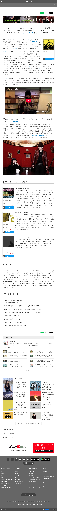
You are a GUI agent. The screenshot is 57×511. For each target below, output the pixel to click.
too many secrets (7, 200)
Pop (2, 475)
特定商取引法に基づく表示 (35, 479)
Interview (17, 473)
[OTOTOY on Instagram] (12, 459)
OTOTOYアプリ (32, 485)
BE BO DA (45, 51)
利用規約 (31, 475)
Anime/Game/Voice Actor (7, 479)
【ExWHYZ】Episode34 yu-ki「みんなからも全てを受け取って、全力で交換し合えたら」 (44, 357)
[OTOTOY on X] (8, 459)
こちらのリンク (27, 33)
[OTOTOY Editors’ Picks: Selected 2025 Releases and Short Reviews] (35, 406)
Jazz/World (4, 485)
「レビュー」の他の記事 (13, 379)
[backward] (1, 509)
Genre (4, 468)
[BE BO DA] (48, 44)
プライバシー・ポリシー (34, 477)
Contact (44, 482)
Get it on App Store (35, 459)
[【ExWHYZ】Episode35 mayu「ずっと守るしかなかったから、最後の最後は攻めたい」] (5, 356)
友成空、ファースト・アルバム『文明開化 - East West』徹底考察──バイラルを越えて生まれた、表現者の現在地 (48, 417)
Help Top (45, 471)
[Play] (44, 59)
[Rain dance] (8, 241)
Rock (2, 473)
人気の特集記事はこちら (9, 430)
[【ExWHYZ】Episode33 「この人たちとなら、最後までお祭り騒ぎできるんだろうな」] (5, 360)
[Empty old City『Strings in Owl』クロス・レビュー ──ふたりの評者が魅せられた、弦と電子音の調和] (35, 386)
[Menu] (1, 1)
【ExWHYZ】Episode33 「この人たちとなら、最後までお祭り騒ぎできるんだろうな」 (17, 361)
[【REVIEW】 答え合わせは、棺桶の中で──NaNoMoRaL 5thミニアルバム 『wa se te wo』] (8, 406)
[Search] (55, 5)
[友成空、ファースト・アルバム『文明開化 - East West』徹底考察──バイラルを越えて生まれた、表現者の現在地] (35, 416)
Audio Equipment (19, 481)
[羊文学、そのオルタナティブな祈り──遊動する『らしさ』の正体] (8, 396)
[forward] (8, 509)
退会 (44, 486)
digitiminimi (36, 504)
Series (16, 471)
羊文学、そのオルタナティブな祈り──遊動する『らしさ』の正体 (20, 394)
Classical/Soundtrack (6, 487)
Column (17, 475)
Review (16, 477)
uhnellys (27, 40)
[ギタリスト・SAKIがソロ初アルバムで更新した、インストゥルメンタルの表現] (8, 386)
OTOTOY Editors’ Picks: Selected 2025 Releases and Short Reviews (47, 405)
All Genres (8, 468)
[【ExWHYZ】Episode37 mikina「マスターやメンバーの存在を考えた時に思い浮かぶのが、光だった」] (5, 351)
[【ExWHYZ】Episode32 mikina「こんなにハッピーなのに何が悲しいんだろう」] (5, 365)
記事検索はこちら (7, 437)
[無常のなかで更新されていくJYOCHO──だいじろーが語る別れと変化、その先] (31, 360)
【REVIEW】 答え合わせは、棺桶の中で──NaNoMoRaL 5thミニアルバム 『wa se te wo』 (20, 406)
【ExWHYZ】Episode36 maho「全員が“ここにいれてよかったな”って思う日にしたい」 (44, 352)
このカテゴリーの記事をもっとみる (29, 423)
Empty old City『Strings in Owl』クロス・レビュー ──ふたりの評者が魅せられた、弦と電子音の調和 (48, 386)
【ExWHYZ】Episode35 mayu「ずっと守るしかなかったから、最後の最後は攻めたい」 (17, 357)
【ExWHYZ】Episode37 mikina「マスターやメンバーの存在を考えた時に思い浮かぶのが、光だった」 (17, 352)
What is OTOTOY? (33, 471)
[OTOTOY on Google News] (28, 459)
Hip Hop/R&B (4, 481)
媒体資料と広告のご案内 (34, 487)
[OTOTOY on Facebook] (16, 459)
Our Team (31, 489)
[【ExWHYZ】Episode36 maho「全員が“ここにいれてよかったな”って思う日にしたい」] (31, 351)
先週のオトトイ (18, 483)
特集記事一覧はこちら (9, 433)
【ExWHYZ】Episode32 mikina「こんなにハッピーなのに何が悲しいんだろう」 (17, 365)
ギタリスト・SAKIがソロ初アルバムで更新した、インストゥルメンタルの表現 (20, 385)
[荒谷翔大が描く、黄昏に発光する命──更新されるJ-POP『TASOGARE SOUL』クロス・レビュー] (35, 396)
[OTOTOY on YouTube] (24, 459)
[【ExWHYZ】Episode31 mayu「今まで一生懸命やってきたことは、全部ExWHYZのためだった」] (31, 365)
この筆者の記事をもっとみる (29, 370)
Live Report (17, 479)
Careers (30, 491)
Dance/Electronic (5, 483)
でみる (52, 59)
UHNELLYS (45, 55)
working (41, 68)
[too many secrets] (8, 193)
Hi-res (2, 471)
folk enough (5, 252)
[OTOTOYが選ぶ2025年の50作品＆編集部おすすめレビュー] (8, 416)
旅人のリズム (6, 224)
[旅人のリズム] (8, 217)
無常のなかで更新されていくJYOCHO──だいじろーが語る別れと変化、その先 (44, 360)
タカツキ (5, 227)
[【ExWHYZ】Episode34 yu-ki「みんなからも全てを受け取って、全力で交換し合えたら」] (31, 356)
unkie (4, 203)
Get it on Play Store (45, 459)
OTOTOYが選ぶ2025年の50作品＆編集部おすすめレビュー (20, 414)
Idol (2, 477)
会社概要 (31, 473)
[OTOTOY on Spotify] (20, 459)
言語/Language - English (28, 495)
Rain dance (5, 249)
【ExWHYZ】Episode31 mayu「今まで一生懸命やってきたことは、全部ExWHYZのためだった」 (44, 366)
